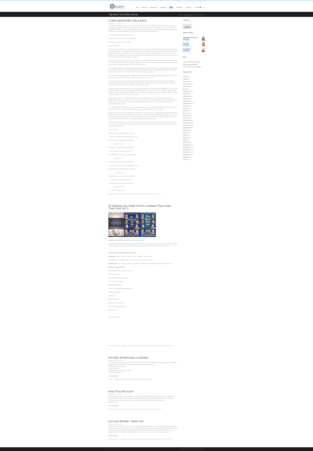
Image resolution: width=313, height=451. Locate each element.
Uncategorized (116, 194)
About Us (202, 449)
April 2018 (185, 111)
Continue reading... (113, 376)
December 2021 (187, 84)
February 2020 (187, 96)
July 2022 (185, 79)
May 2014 (185, 137)
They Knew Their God (158, 439)
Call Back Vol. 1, (114, 190)
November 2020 (187, 91)
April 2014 (185, 140)
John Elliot (141, 379)
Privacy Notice (194, 449)
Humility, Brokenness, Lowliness (128, 357)
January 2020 (186, 98)
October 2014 (186, 125)
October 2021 (186, 86)
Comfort (132, 194)
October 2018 (186, 101)
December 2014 (187, 120)
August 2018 (186, 106)
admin (122, 23)
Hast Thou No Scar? (121, 391)
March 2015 (186, 113)
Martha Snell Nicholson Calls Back (192, 67)
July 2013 (185, 159)
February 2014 (187, 145)
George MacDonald (134, 379)
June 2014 (185, 135)
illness (152, 439)
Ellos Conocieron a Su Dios (142, 345)
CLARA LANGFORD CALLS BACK (127, 20)
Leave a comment (157, 194)
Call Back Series (128, 439)
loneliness (147, 194)
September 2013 (187, 154)
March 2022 (186, 81)
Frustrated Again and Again (190, 64)
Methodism (155, 345)
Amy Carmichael (122, 409)
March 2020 (186, 93)
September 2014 (187, 128)
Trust (151, 194)
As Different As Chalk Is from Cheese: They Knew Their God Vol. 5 (139, 207)
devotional (129, 409)
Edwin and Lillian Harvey (139, 194)
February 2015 (187, 115)
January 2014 (186, 147)
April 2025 (185, 77)
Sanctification (161, 345)
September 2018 (187, 103)
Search (187, 27)
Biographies (115, 345)
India (144, 409)
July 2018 (185, 108)
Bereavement (126, 194)
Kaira (117, 449)
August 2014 (186, 130)
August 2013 (186, 157)
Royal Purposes (149, 409)
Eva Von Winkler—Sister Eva (126, 421)
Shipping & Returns (185, 449)
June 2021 (185, 89)
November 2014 (187, 123)
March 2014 (186, 142)
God (119, 345)
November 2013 (187, 152)
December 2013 (187, 149)
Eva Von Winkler (147, 439)
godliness (150, 345)
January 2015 (186, 118)
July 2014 (185, 132)
